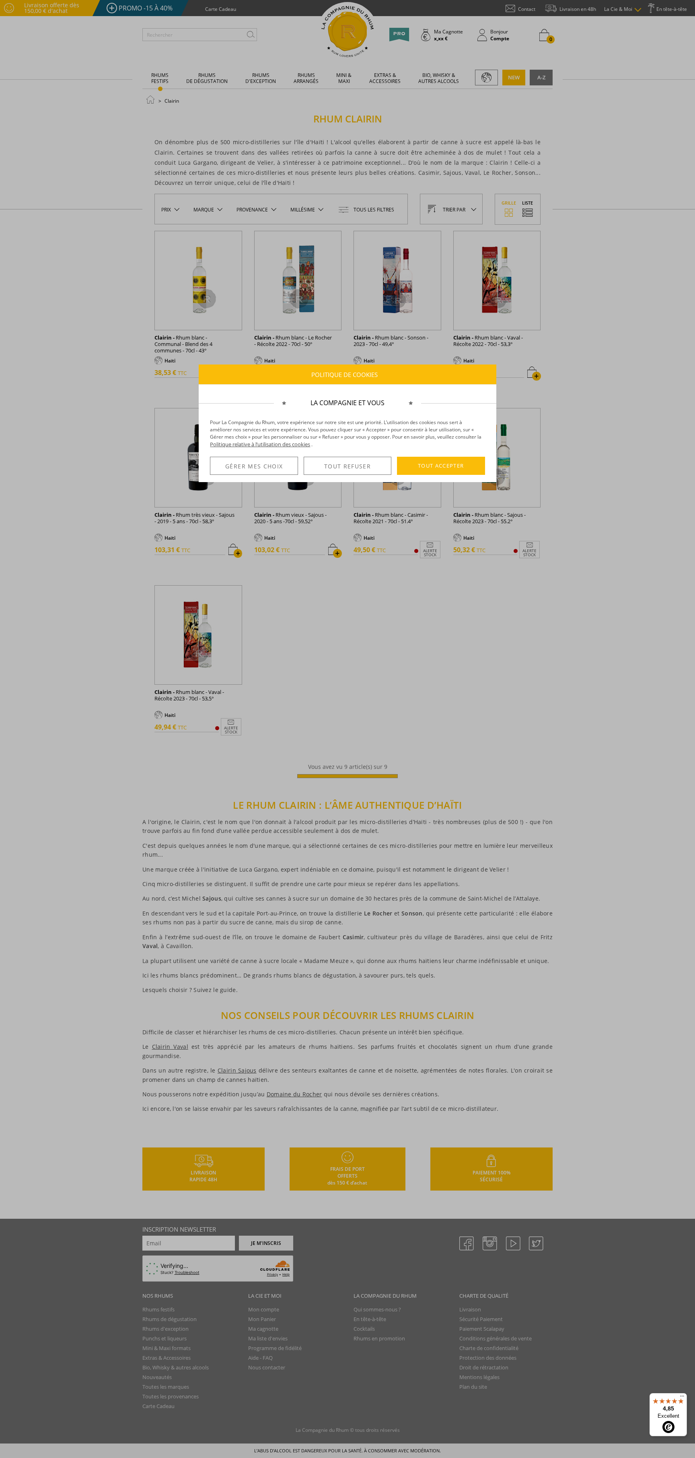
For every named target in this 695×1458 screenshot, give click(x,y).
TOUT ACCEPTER (441, 465)
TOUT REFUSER (347, 466)
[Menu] (682, 1398)
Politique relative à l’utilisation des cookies (260, 444)
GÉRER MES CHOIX (254, 466)
